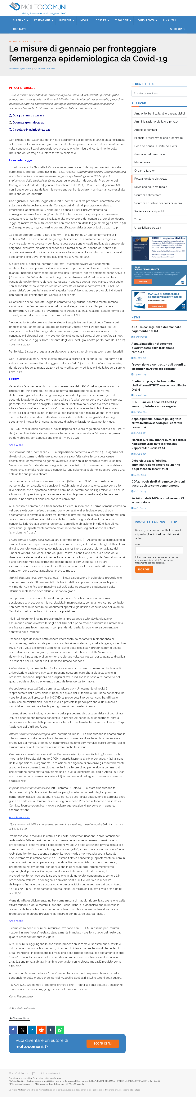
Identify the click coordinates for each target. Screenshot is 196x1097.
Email (68, 69)
